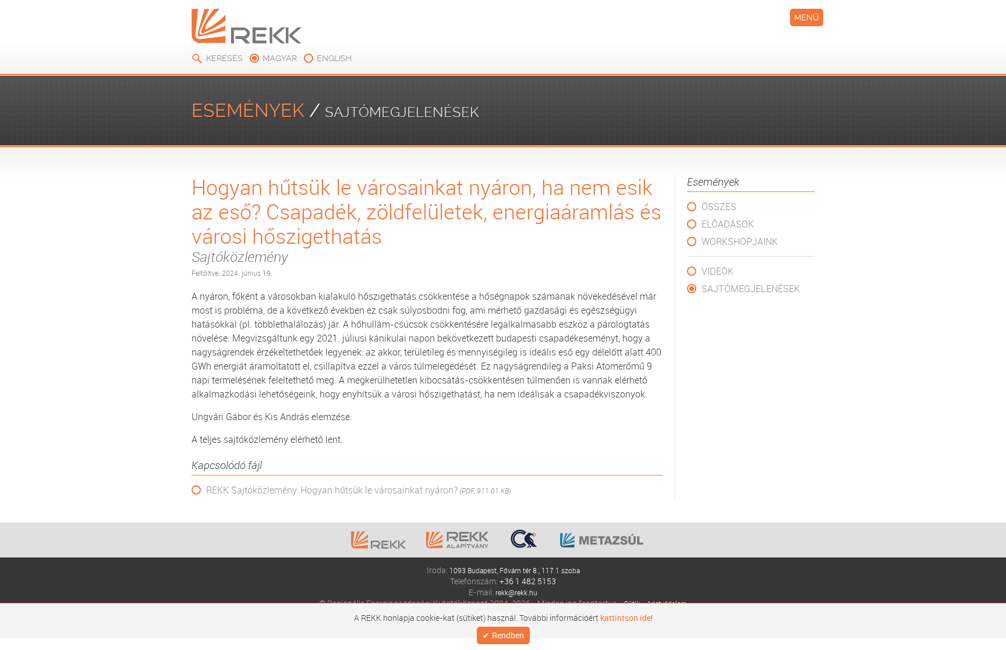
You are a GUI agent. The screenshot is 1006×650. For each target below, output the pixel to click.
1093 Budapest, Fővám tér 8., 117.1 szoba (514, 570)
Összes (719, 206)
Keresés (224, 58)
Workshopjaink (740, 241)
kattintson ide (625, 617)
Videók (718, 271)
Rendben (508, 635)
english (334, 58)
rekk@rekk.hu (516, 592)
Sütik (628, 603)
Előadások (728, 224)
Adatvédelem (668, 603)
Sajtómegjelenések (751, 288)
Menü (806, 17)
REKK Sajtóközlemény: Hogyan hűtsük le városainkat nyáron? (358, 490)
